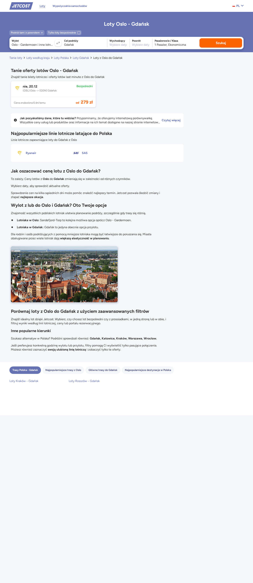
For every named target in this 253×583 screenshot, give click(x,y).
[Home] (21, 5)
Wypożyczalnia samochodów (70, 6)
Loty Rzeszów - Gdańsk (84, 381)
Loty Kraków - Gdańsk (23, 381)
